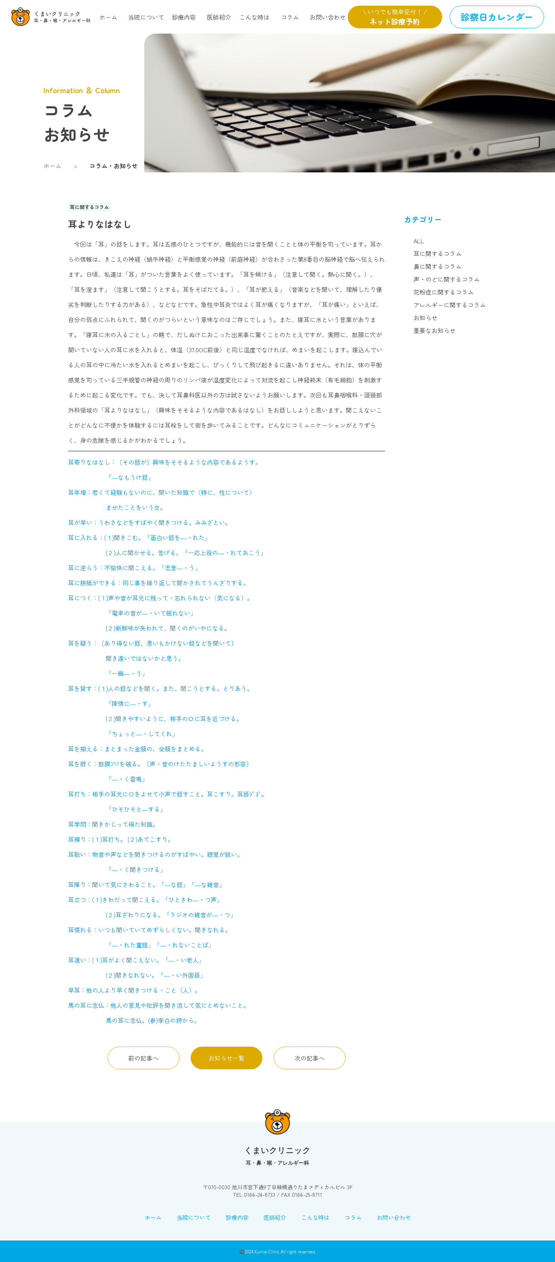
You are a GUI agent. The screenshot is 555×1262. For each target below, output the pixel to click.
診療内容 (184, 16)
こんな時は (254, 16)
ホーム (108, 16)
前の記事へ (143, 1057)
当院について (146, 16)
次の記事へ (309, 1057)
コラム (290, 16)
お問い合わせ (328, 16)
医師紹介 (219, 16)
